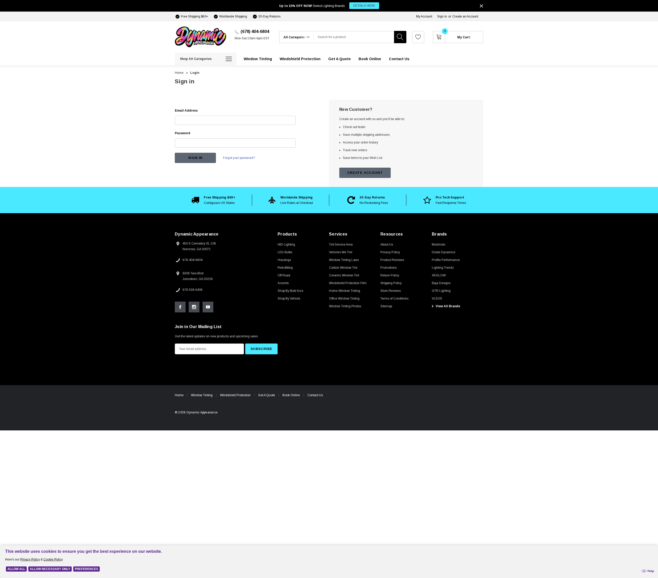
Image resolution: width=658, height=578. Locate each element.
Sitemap (386, 306)
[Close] (481, 6)
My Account (424, 16)
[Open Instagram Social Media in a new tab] (194, 307)
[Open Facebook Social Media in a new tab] (180, 307)
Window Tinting (202, 395)
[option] (213, 200)
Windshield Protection (235, 395)
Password (182, 133)
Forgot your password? (239, 158)
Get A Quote (266, 395)
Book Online (291, 395)
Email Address (186, 110)
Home (179, 395)
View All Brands (447, 306)
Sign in (442, 16)
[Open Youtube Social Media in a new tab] (208, 307)
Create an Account (465, 16)
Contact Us (315, 395)
